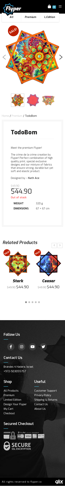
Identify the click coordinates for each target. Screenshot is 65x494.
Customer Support (45, 390)
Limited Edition (12, 400)
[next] (60, 57)
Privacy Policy (42, 395)
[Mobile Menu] (59, 7)
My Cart (8, 409)
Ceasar (48, 281)
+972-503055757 (15, 371)
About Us (40, 409)
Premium (17, 116)
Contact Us (41, 404)
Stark (18, 281)
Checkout (9, 413)
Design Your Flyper (15, 404)
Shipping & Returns (45, 400)
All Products (11, 390)
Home (5, 116)
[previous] (5, 57)
